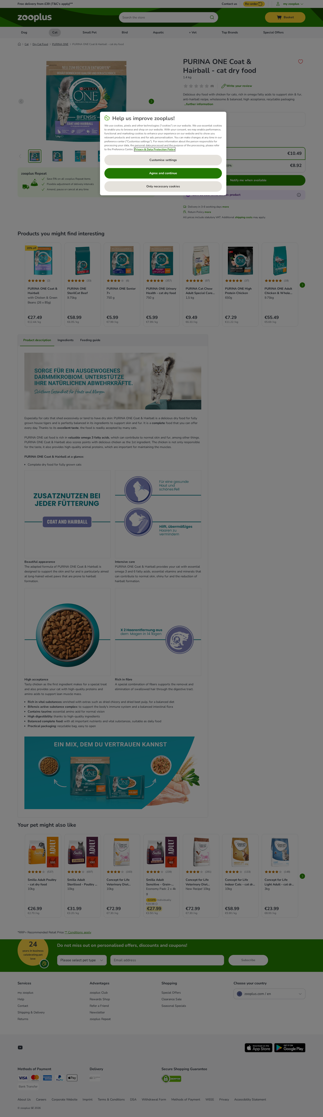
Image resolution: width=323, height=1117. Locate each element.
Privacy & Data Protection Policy (154, 149)
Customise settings (163, 160)
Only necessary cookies (163, 186)
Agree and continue (163, 173)
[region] (163, 153)
